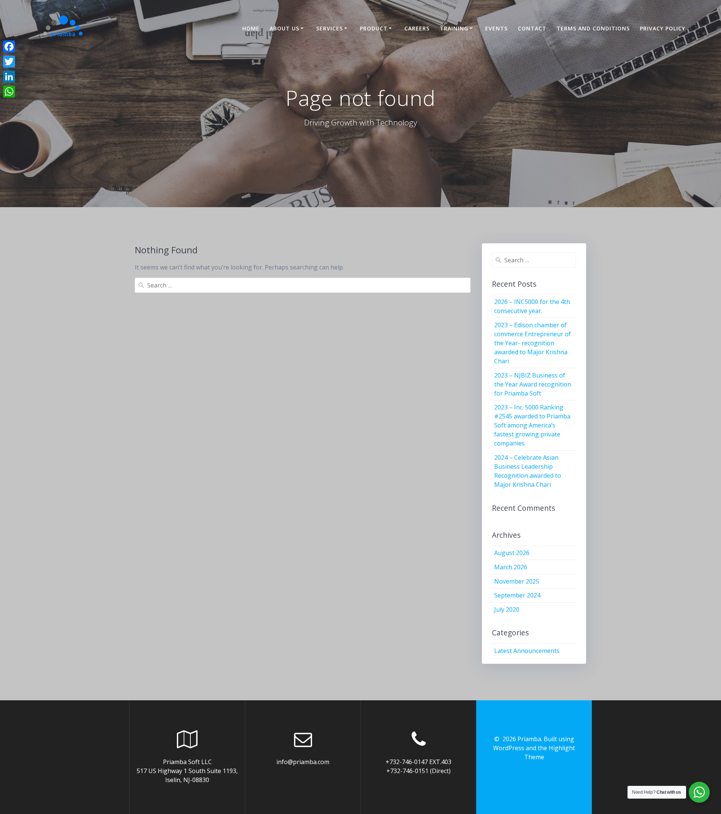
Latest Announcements (527, 651)
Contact (532, 28)
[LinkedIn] (9, 76)
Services (329, 28)
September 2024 (517, 595)
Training (454, 28)
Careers (417, 28)
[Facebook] (9, 46)
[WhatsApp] (9, 91)
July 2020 (506, 609)
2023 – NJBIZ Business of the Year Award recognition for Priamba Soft (532, 384)
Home (250, 28)
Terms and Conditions (593, 28)
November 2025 (516, 581)
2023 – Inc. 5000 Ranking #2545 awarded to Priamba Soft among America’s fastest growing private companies (532, 425)
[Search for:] (303, 285)
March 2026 (510, 567)
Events (496, 28)
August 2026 (511, 553)
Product (374, 28)
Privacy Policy (662, 28)
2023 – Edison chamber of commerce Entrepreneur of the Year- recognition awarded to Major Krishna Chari (532, 343)
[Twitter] (9, 61)
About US (284, 28)
